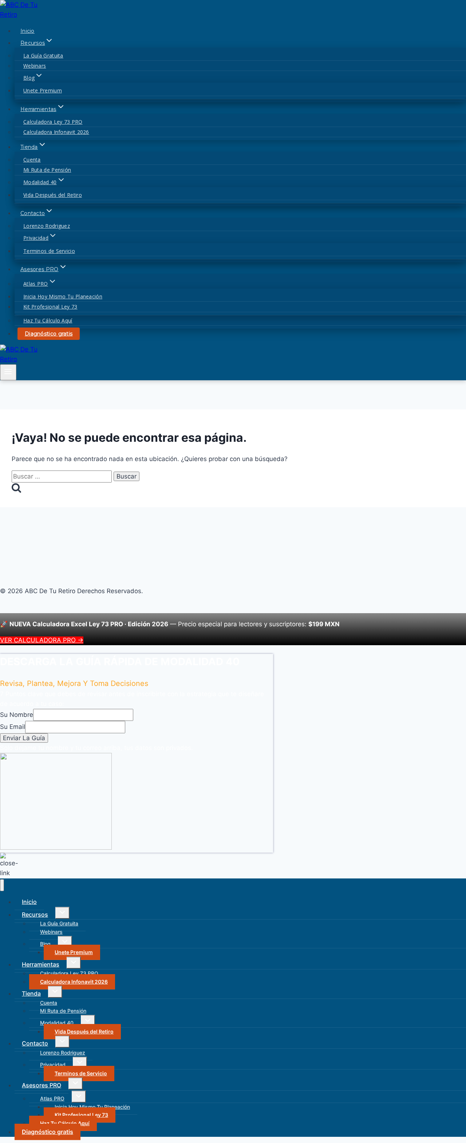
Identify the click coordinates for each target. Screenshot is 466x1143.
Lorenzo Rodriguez (46, 225)
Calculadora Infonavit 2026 (56, 131)
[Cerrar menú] (2, 885)
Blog (45, 944)
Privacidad (53, 1064)
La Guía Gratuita (43, 55)
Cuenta (32, 159)
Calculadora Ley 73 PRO (53, 121)
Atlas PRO (52, 1098)
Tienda (31, 993)
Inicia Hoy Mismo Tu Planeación (62, 296)
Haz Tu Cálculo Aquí (47, 320)
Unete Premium (42, 90)
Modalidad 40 (57, 1023)
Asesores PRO (41, 1085)
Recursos (35, 914)
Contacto (35, 1043)
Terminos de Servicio (49, 250)
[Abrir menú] (8, 372)
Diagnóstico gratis (48, 333)
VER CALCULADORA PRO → (41, 640)
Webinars (34, 65)
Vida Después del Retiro (52, 194)
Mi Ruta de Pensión (47, 169)
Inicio (27, 31)
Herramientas (40, 964)
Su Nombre (16, 714)
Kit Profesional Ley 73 (50, 306)
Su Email (12, 726)
